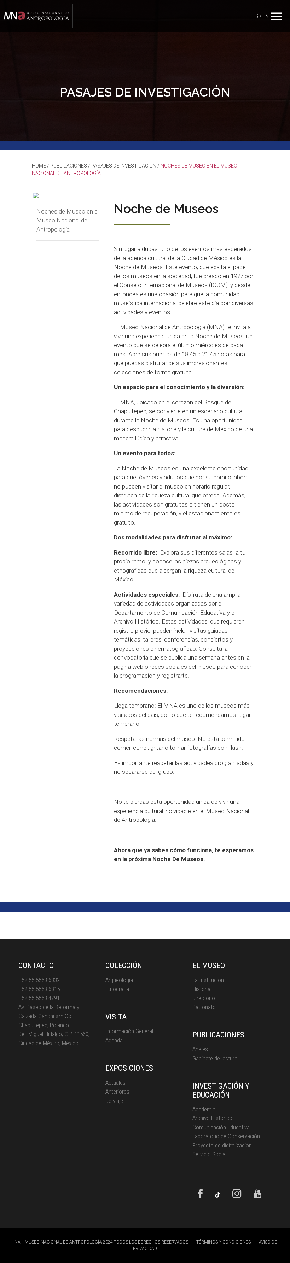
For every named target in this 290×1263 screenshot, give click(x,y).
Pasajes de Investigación (123, 166)
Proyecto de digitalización (222, 1145)
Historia (201, 989)
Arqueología (119, 979)
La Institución (208, 979)
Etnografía (117, 989)
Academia (203, 1109)
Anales (200, 1049)
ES (256, 16)
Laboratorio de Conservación (226, 1136)
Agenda (114, 1040)
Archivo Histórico (212, 1118)
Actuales (115, 1082)
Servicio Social (209, 1154)
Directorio (203, 997)
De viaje (114, 1100)
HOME (39, 166)
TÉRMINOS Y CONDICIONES (223, 1242)
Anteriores (117, 1091)
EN (265, 16)
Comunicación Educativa (221, 1127)
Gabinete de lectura (214, 1058)
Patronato (204, 1007)
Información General (129, 1031)
